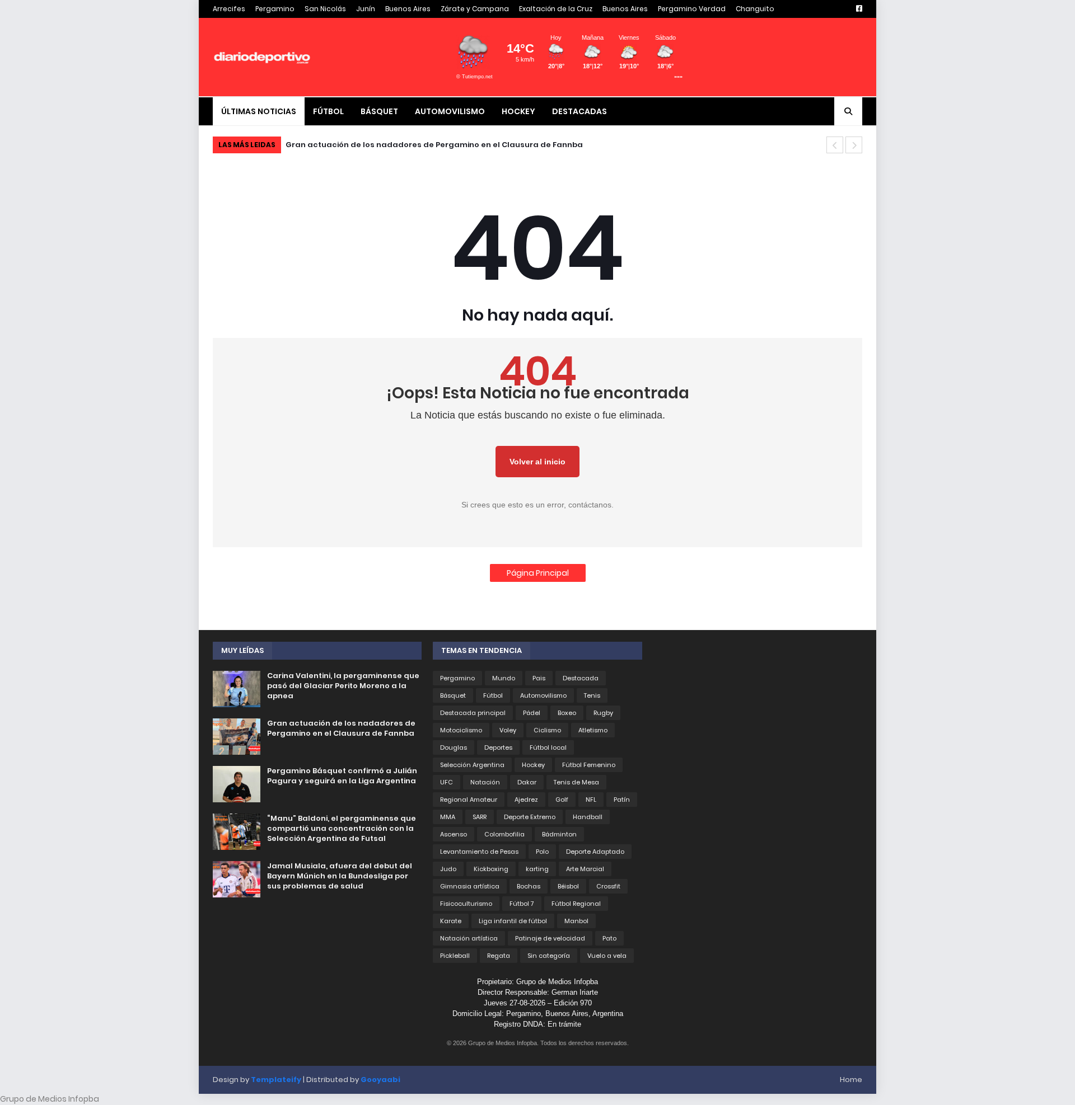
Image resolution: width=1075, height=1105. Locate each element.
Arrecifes (229, 8)
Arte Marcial (585, 868)
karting (537, 868)
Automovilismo (543, 695)
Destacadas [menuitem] (579, 111)
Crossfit (608, 886)
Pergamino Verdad (692, 8)
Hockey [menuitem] (518, 111)
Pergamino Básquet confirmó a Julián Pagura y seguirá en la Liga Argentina (342, 776)
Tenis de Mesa (576, 782)
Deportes (498, 747)
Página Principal (538, 573)
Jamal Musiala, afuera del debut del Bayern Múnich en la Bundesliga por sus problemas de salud (339, 876)
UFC (446, 782)
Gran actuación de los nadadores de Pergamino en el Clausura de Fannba (434, 144)
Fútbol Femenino (588, 764)
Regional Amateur (468, 799)
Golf (561, 799)
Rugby (603, 712)
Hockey (533, 764)
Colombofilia (504, 834)
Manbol (576, 920)
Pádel (531, 712)
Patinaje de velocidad (550, 938)
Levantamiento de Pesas (479, 851)
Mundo (503, 678)
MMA (447, 816)
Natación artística (469, 938)
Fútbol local (548, 747)
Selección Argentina (472, 764)
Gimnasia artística (469, 886)
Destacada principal (473, 712)
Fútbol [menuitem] (328, 111)
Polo (542, 851)
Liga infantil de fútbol (513, 920)
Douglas (453, 747)
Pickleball (455, 955)
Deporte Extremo (529, 816)
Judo (448, 868)
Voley (507, 730)
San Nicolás (325, 8)
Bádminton (559, 834)
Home (851, 1079)
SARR (480, 816)
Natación (485, 782)
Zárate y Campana (475, 8)
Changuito (755, 8)
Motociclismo (461, 730)
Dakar (526, 782)
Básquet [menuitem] (379, 111)
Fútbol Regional (576, 903)
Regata (498, 955)
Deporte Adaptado (595, 851)
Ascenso (453, 834)
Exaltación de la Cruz (555, 8)
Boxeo (567, 712)
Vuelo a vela (607, 955)
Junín (365, 8)
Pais (538, 678)
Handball (587, 816)
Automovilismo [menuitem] (450, 111)
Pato (609, 938)
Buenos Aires (408, 8)
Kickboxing (491, 868)
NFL (591, 799)
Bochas (528, 886)
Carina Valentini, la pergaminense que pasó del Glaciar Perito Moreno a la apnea (343, 686)
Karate (450, 920)
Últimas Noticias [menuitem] (258, 111)
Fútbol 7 (522, 903)
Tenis (592, 695)
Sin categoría (548, 955)
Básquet (453, 695)
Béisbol (568, 886)
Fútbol (493, 695)
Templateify (276, 1079)
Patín (622, 799)
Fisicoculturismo (466, 903)
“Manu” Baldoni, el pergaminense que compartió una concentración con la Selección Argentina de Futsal (341, 829)
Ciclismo (547, 730)
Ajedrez (526, 799)
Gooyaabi (380, 1079)
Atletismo (592, 730)
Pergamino (275, 8)
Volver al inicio (537, 461)
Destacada (581, 678)
